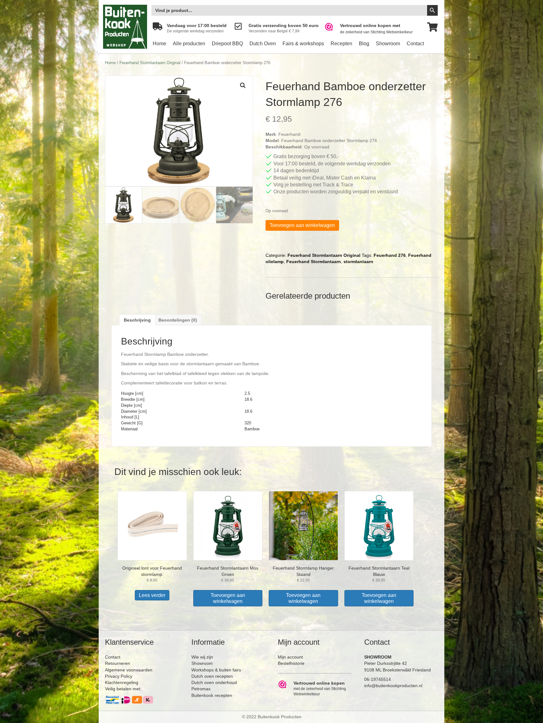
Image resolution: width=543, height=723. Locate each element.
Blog (364, 43)
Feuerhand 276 (390, 255)
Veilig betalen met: (123, 688)
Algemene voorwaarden (128, 669)
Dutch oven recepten (212, 676)
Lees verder (152, 595)
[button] (243, 85)
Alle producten (189, 43)
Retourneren (117, 663)
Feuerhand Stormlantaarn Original (149, 62)
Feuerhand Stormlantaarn (313, 261)
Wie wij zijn (202, 657)
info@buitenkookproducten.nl (393, 685)
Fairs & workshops (303, 43)
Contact (415, 43)
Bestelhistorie (291, 663)
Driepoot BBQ (227, 43)
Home (159, 43)
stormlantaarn (358, 261)
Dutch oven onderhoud (214, 682)
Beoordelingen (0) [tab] (177, 320)
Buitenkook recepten (211, 695)
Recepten (341, 43)
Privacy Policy (118, 676)
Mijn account (290, 657)
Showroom (388, 43)
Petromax (201, 688)
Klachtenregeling (121, 682)
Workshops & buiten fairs (216, 669)
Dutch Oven (263, 43)
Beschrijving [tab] (137, 320)
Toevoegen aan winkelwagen (302, 225)
